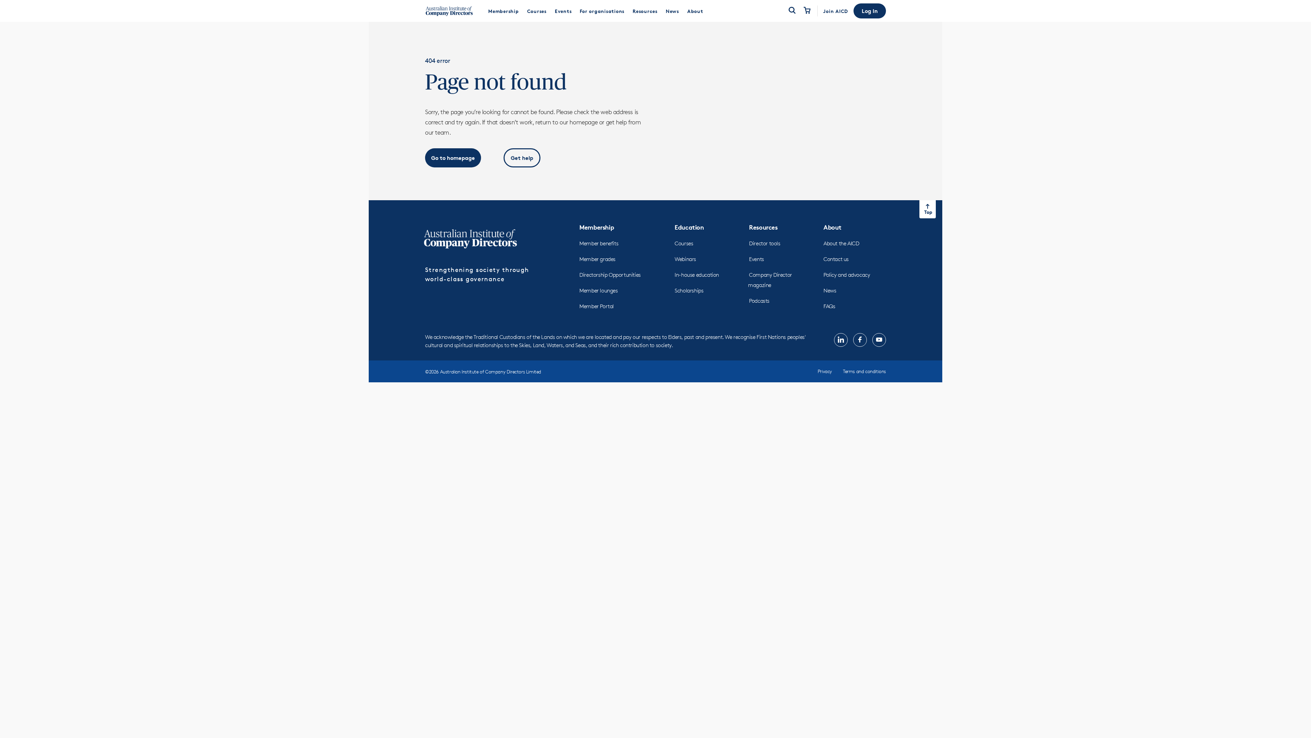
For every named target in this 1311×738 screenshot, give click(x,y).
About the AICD (841, 243)
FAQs (829, 306)
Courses (684, 243)
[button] (870, 10)
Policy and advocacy (846, 275)
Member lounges (598, 290)
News (829, 290)
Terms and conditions (864, 371)
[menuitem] (503, 10)
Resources (763, 227)
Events (756, 259)
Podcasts (759, 301)
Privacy (825, 371)
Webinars (685, 259)
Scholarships (689, 290)
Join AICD (835, 11)
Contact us (836, 259)
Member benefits (598, 243)
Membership (596, 227)
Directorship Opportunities (610, 275)
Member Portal (596, 306)
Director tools (764, 243)
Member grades (597, 259)
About (832, 227)
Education (689, 227)
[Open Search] (792, 10)
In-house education (697, 275)
